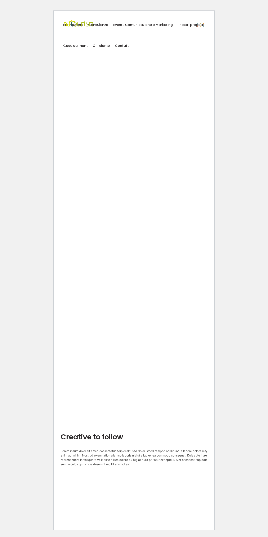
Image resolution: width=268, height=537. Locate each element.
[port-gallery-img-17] (136, 206)
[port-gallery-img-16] (97, 90)
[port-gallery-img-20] (97, 389)
